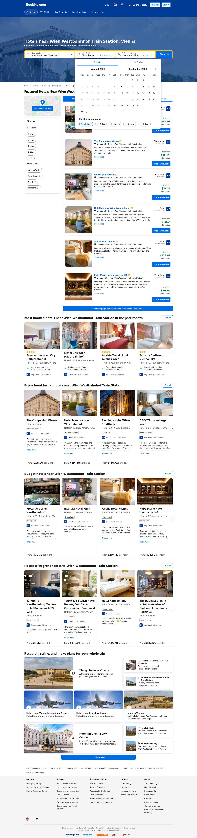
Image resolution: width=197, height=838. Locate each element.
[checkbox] (114, 80)
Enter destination (38, 53)
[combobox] (50, 55)
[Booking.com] (36, 4)
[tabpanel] (118, 97)
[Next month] (156, 69)
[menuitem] (31, 12)
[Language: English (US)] (115, 5)
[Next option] (172, 350)
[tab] (97, 62)
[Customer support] (123, 5)
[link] (43, 134)
